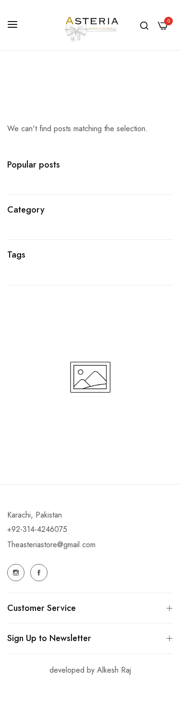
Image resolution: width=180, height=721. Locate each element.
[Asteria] (90, 25)
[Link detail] (15, 572)
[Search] (144, 25)
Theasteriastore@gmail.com (51, 544)
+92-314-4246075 (37, 529)
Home (77, 96)
